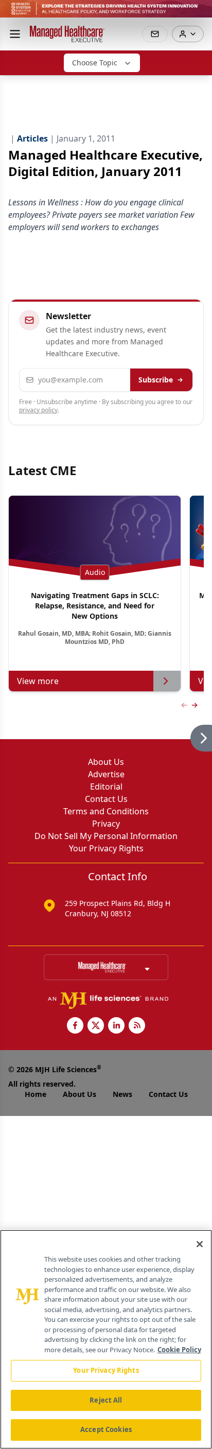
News (122, 1094)
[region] (106, 1339)
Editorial (106, 786)
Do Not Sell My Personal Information (106, 836)
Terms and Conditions (106, 811)
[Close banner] (198, 13)
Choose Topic (94, 62)
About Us (106, 761)
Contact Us (106, 799)
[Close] (199, 1244)
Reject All (106, 1400)
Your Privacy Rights (106, 848)
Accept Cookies (106, 1429)
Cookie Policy (179, 1349)
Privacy (106, 823)
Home (35, 1094)
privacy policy (38, 410)
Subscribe (155, 380)
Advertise (106, 774)
